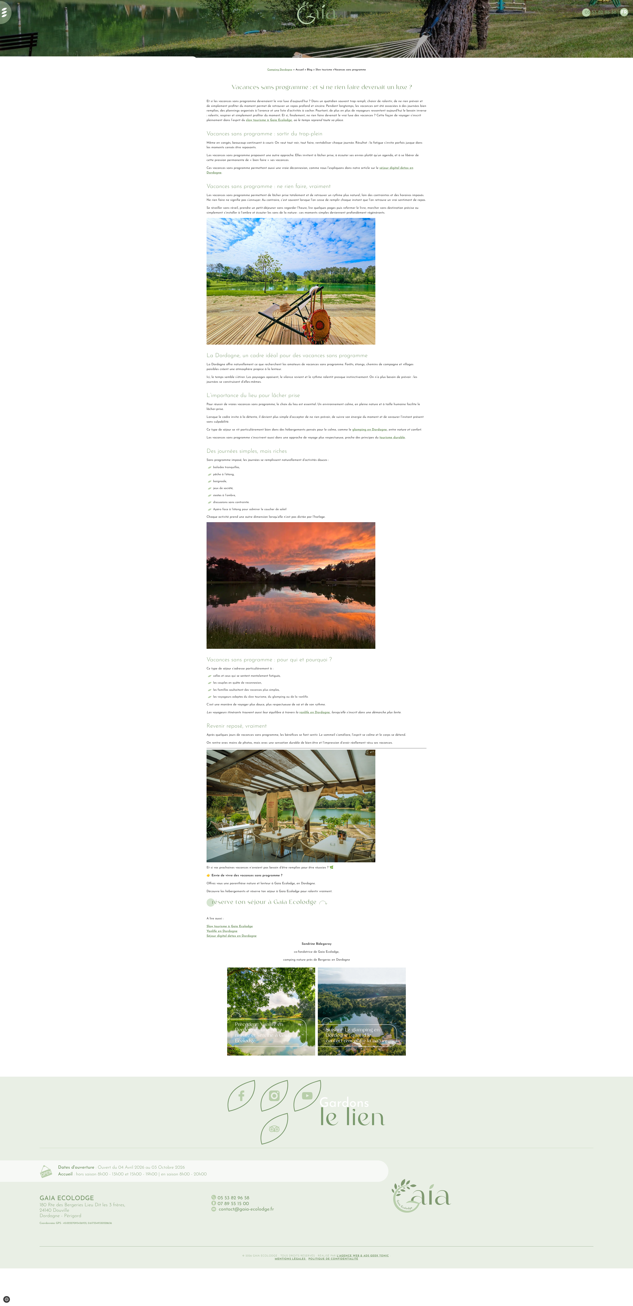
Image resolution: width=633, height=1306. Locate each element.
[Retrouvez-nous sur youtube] (307, 1096)
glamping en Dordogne (369, 429)
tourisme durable (392, 437)
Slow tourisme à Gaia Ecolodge (230, 926)
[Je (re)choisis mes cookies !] (6, 1299)
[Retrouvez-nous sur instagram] (274, 1096)
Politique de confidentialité (333, 1259)
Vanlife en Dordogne (222, 931)
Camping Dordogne (279, 69)
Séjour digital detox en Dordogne (232, 936)
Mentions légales (290, 1259)
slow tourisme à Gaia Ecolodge (269, 120)
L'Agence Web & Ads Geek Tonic (363, 1256)
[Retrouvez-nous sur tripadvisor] (274, 1128)
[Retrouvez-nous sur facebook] (241, 1096)
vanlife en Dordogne (314, 712)
